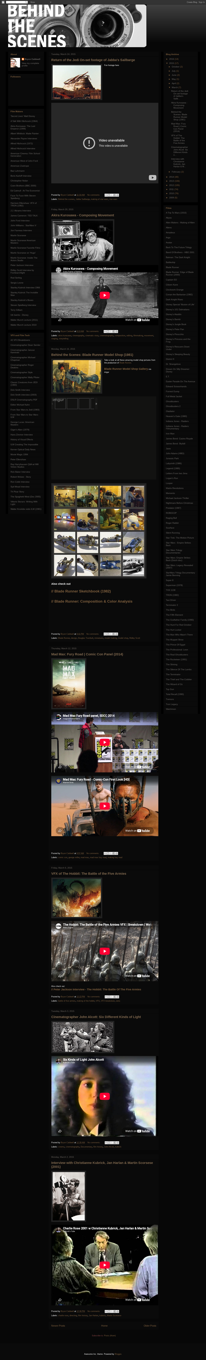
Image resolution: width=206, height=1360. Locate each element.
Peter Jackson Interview (22, 265)
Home (104, 1325)
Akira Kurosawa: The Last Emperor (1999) (23, 127)
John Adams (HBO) (175, 453)
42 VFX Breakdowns (20, 340)
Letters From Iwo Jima (176, 473)
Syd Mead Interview (20, 486)
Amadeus (170, 232)
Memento (170, 493)
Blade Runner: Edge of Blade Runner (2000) (180, 273)
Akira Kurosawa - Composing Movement (82, 215)
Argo (168, 237)
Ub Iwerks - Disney (20, 315)
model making (111, 638)
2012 (172, 185)
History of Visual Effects (22, 439)
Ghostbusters (172, 401)
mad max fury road (98, 857)
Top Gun (170, 689)
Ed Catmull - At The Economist (25, 190)
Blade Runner (125, 363)
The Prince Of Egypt (175, 644)
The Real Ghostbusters (177, 654)
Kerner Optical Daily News (23, 449)
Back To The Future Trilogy (179, 247)
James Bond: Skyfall (175, 443)
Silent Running (173, 533)
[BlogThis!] (108, 195)
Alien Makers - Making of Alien (180, 222)
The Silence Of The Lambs (179, 669)
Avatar (169, 242)
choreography (78, 335)
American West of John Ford (24, 161)
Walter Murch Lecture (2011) (24, 320)
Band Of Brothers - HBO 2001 (180, 252)
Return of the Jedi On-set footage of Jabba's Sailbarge (93, 60)
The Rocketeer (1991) (176, 659)
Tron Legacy (172, 704)
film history (98, 1147)
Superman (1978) (174, 585)
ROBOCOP (171, 513)
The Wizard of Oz (174, 684)
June (174, 75)
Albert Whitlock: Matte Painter (25, 133)
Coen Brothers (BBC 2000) (23, 185)
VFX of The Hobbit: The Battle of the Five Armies (88, 873)
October (176, 66)
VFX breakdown (108, 1001)
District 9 (170, 359)
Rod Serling (16, 278)
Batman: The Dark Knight (178, 257)
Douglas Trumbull (85, 638)
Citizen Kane (172, 284)
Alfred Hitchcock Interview (23, 148)
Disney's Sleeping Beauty (178, 354)
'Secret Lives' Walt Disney (23, 116)
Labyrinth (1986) (174, 463)
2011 (171, 189)
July (174, 71)
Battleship (170, 262)
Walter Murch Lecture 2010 (23, 325)
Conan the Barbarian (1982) (179, 294)
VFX (98, 1001)
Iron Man (170, 433)
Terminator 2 (172, 605)
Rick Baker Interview (20, 472)
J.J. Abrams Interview (21, 210)
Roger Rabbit (172, 523)
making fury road (115, 857)
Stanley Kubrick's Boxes (22, 300)
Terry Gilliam (16, 310)
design (74, 638)
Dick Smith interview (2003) (24, 395)
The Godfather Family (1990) (180, 620)
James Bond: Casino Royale (179, 438)
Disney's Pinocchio (175, 334)
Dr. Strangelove (173, 364)
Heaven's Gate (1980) (176, 416)
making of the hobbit (86, 1001)
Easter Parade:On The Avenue (180, 381)
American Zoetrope (20, 166)
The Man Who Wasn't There (179, 634)
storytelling (63, 338)
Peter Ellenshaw (18, 459)
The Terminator (173, 674)
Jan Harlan (93, 1315)
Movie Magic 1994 (19, 454)
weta (118, 1001)
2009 (172, 197)
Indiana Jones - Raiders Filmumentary (177, 427)
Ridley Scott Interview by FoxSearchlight (22, 271)
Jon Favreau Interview (21, 230)
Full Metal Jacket (174, 396)
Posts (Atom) (110, 1335)
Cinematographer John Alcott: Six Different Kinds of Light (96, 1017)
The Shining (171, 664)
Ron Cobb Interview (20, 482)
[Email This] (106, 195)
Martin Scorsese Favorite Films (25, 248)
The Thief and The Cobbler (179, 679)
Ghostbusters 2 (173, 406)
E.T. (168, 376)
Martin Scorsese (114, 1315)
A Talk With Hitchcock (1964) (24, 121)
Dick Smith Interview (20, 390)
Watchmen (171, 709)
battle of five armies (67, 1001)
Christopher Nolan (19, 180)
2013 (172, 181)
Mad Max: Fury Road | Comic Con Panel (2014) (87, 654)
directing (73, 1315)
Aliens (169, 227)
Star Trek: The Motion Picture (180, 538)
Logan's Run (172, 478)
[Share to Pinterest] (117, 195)
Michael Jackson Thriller (177, 498)
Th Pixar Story (17, 491)
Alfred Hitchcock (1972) (22, 143)
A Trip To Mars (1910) (176, 212)
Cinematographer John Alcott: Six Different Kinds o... (179, 151)
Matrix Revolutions (175, 488)
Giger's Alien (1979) (20, 429)
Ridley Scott (134, 638)
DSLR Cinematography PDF (24, 400)
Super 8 (169, 580)
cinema (61, 1147)
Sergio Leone (17, 282)
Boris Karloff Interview (21, 176)
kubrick (118, 1147)
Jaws (168, 448)
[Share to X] (111, 195)
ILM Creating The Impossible (24, 444)
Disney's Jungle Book (176, 324)
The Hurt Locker (173, 630)
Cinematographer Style (22, 372)
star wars (113, 199)
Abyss (169, 217)
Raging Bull (171, 518)
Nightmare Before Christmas (179, 503)
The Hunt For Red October (179, 625)
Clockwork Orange (175, 289)
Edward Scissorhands (176, 386)
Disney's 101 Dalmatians (177, 309)
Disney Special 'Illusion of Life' (180, 304)
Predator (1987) (173, 508)
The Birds (170, 610)
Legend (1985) (173, 468)
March (175, 87)
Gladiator (170, 411)
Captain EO (171, 279)
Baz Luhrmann (18, 171)
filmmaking (138, 335)
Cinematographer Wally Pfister (25, 377)
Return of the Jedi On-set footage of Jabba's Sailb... (179, 95)
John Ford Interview (20, 220)
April (174, 83)
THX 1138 (170, 590)
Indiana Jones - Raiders (177, 421)
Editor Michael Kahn (20, 404)
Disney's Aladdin (173, 314)
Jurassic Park (172, 458)
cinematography (107, 335)
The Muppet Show (174, 639)
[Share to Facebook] (114, 195)
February (176, 172)
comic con (62, 857)
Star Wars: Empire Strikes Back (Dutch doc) (178, 558)
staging (54, 338)
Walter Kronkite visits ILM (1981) (26, 509)
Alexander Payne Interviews (24, 138)
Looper (169, 483)
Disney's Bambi (173, 319)
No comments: (94, 195)
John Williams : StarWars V (23, 225)
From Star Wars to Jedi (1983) (25, 409)
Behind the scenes (66, 199)
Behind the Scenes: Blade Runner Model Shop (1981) (92, 355)
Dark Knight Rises (174, 299)
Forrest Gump (172, 391)
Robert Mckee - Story (21, 477)
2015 (172, 63)
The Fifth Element (174, 615)
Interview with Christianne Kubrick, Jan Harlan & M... (178, 163)
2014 (172, 177)
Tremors (170, 699)
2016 (172, 59)
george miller (73, 857)
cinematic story (92, 335)
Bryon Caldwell (32, 59)
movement (148, 335)
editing (129, 335)
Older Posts (150, 1325)
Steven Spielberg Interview (23, 305)
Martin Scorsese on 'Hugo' (23, 253)
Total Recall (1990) (175, 694)
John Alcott (109, 1147)
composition (120, 335)
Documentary (86, 1147)
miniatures (98, 638)
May (174, 79)
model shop (123, 638)
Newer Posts (58, 1325)
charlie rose (63, 1315)
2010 (172, 193)
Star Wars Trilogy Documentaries (174, 551)
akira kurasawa (64, 335)
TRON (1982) (172, 595)
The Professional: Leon (177, 649)
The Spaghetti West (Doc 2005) (26, 496)
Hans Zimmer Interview (22, 434)
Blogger (118, 1354)
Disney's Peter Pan (175, 329)
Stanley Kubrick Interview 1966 (25, 287)
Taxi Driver (171, 600)
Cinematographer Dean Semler (25, 345)
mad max (85, 857)
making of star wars (99, 199)
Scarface (170, 528)
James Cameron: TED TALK (24, 215)
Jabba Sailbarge (83, 199)
